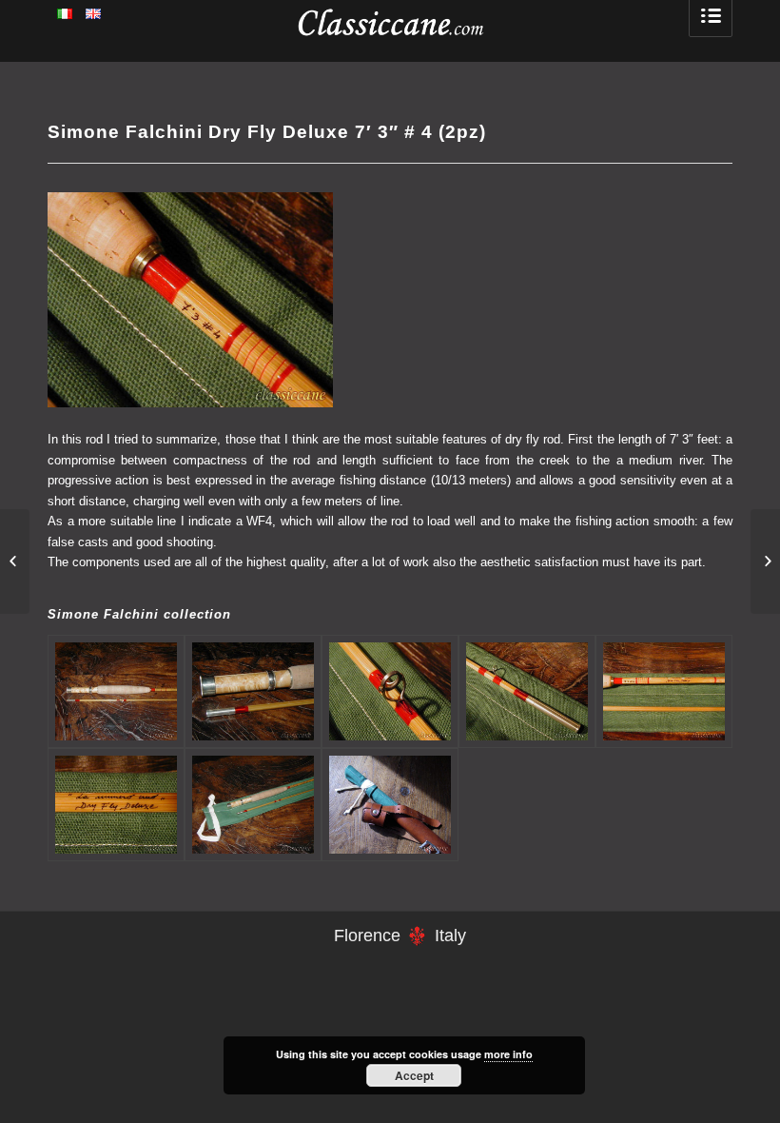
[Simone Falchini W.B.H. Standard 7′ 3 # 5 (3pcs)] (14, 561)
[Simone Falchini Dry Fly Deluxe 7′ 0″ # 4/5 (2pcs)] (765, 561)
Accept (414, 1075)
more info (508, 1054)
